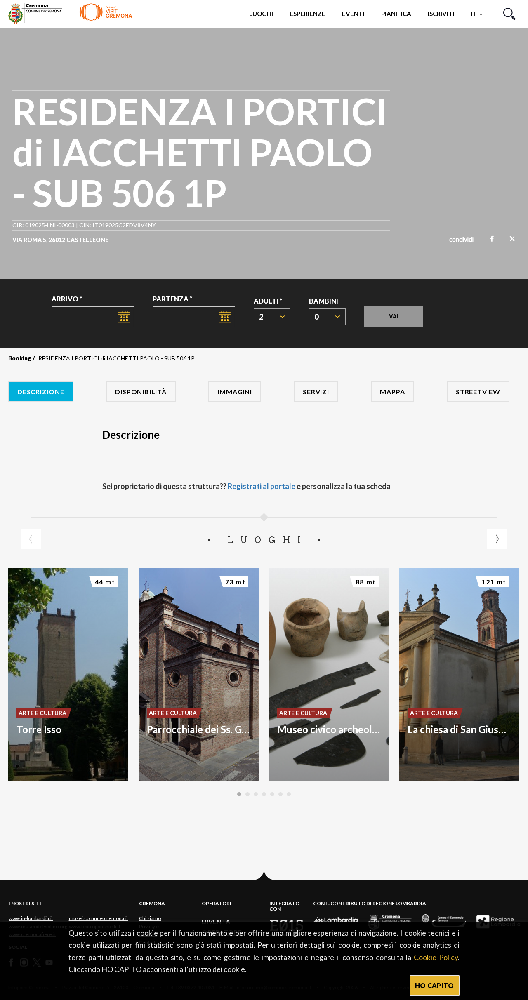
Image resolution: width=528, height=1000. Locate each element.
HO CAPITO (434, 985)
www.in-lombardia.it (31, 918)
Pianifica (396, 13)
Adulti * (268, 301)
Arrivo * (67, 299)
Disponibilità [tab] (140, 391)
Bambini (323, 301)
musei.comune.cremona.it (98, 918)
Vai (393, 316)
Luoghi (261, 13)
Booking (19, 358)
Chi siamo (150, 918)
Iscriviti (441, 13)
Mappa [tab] (392, 391)
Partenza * (173, 299)
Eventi (353, 13)
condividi (461, 240)
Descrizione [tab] (40, 391)
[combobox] (272, 316)
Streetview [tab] (478, 391)
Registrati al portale (261, 486)
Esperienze (307, 13)
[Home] (70, 13)
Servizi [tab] (316, 391)
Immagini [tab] (234, 391)
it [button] (474, 13)
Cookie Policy (436, 957)
